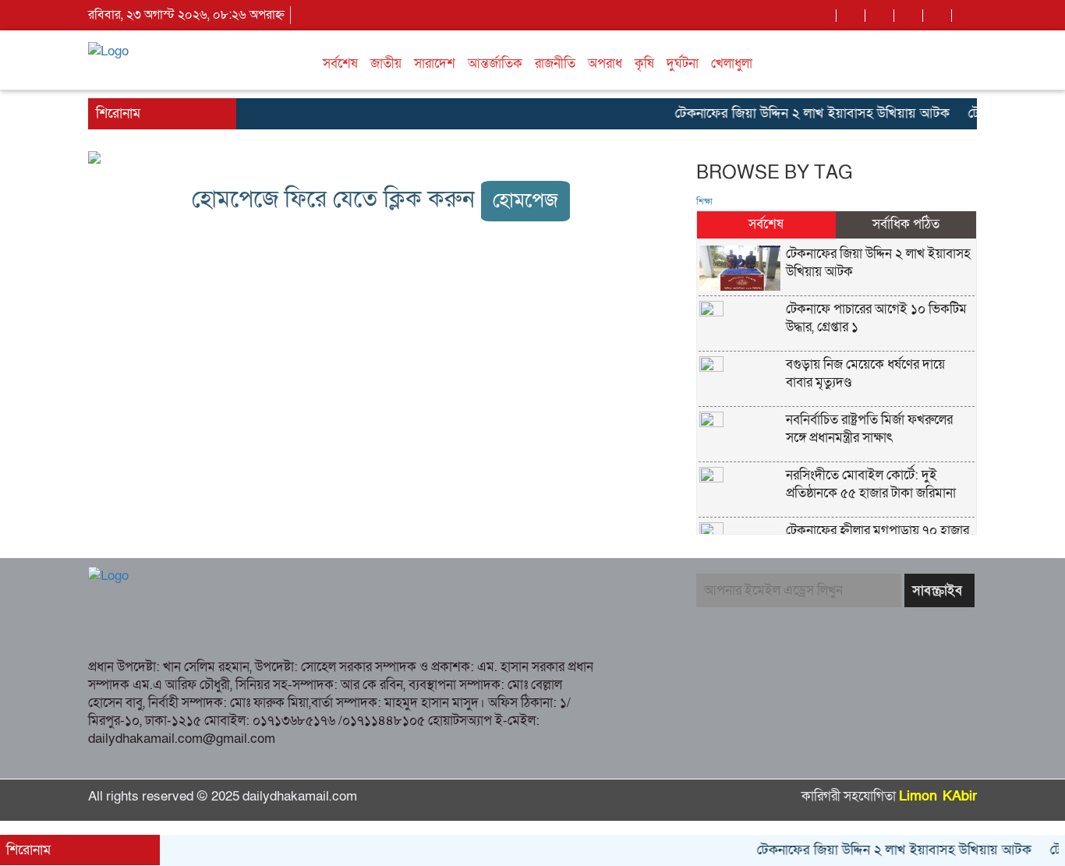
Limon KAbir (938, 796)
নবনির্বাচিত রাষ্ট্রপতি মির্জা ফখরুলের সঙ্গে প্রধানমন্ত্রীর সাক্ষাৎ (869, 429)
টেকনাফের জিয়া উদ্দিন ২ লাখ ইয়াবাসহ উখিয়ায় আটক (803, 113)
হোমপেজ (525, 201)
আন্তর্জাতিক (495, 63)
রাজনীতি (555, 63)
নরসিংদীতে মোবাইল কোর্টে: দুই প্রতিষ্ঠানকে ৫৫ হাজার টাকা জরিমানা (871, 484)
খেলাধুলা (731, 63)
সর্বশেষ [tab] (766, 224)
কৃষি (644, 63)
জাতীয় (386, 63)
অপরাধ (605, 63)
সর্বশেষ (340, 63)
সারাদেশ (434, 63)
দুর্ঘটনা (683, 63)
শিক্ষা (704, 201)
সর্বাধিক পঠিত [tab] (905, 224)
